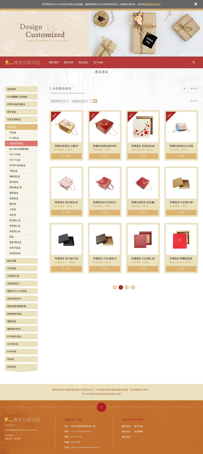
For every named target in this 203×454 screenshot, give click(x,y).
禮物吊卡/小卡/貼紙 (17, 291)
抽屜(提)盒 (14, 176)
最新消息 (68, 62)
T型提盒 (13, 171)
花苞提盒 (13, 198)
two (91, 101)
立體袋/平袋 (13, 276)
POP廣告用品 (14, 336)
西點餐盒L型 (15, 187)
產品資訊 (83, 62)
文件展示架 (13, 344)
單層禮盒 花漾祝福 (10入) (143, 135)
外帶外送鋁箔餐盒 (16, 104)
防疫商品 (11, 366)
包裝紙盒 (11, 127)
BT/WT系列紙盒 (17, 165)
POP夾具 (12, 351)
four (95, 101)
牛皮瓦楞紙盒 (14, 119)
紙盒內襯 (11, 260)
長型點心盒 (15, 231)
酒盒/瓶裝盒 (15, 242)
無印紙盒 (11, 112)
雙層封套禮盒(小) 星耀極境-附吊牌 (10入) (181, 135)
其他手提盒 (15, 247)
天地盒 (12, 132)
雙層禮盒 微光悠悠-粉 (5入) (66, 192)
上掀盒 (12, 209)
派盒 (11, 236)
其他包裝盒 (15, 253)
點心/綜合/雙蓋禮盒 (19, 149)
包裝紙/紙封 (13, 283)
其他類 (10, 359)
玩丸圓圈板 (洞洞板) (17, 96)
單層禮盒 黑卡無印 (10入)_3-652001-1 (66, 248)
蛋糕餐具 (11, 89)
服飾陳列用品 (14, 329)
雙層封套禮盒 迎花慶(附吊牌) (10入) (143, 192)
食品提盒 (13, 182)
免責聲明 (138, 431)
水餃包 (12, 214)
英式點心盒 (15, 220)
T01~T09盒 (15, 154)
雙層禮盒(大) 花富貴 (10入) (105, 192)
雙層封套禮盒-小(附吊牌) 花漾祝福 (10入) (66, 135)
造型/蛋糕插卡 (14, 298)
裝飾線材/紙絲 (14, 313)
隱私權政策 (9, 435)
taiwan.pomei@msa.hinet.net (85, 447)
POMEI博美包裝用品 (23, 62)
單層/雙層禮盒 (16, 143)
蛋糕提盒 (13, 193)
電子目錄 (98, 62)
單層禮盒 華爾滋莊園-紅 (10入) (181, 248)
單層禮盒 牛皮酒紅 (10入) (143, 248)
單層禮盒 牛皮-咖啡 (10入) (105, 248)
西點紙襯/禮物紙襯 (16, 306)
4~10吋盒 (14, 138)
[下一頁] (133, 287)
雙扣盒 (12, 204)
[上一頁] (114, 287)
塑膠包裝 (11, 321)
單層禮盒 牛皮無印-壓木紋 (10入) (181, 192)
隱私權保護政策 (153, 4)
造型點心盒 (15, 225)
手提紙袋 (11, 268)
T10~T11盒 (15, 160)
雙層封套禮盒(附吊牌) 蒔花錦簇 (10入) (105, 135)
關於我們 (54, 62)
